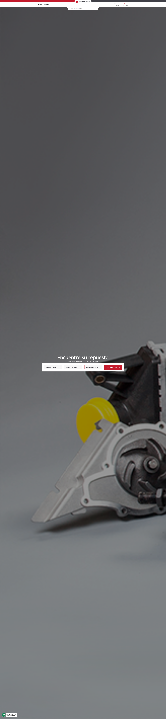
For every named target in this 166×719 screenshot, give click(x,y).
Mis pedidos (57, 1)
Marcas (40, 4)
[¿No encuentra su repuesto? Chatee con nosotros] (3, 715)
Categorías (46, 4)
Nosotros (50, 1)
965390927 (44, 1)
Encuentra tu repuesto (112, 367)
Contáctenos (64, 1)
